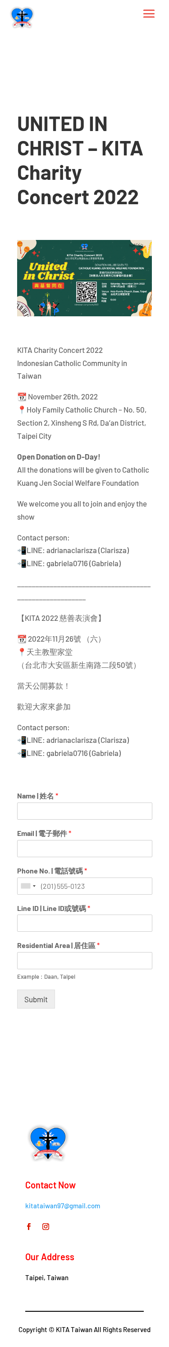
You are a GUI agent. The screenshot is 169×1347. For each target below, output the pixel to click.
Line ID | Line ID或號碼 (53, 908)
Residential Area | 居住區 (58, 945)
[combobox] (28, 886)
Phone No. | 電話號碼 (52, 870)
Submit (36, 999)
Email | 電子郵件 (44, 833)
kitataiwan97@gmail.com (62, 1206)
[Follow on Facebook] (28, 1227)
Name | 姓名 (37, 795)
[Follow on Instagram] (45, 1227)
